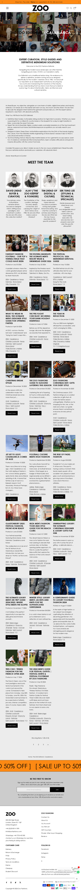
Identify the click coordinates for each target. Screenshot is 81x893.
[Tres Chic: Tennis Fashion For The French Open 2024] (17, 658)
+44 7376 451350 (19, 835)
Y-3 (18, 284)
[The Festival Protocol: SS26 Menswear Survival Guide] (64, 243)
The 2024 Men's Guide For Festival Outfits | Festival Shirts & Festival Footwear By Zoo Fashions (40, 674)
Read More (12, 289)
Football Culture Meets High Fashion (39, 455)
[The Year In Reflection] (64, 302)
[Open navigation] (7, 8)
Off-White (45, 721)
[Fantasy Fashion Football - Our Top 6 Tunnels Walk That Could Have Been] (17, 243)
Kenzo (21, 279)
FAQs (7, 856)
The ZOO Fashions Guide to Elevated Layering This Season (40, 382)
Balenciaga (39, 487)
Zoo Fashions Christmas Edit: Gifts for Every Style (63, 382)
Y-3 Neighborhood (62, 346)
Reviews (44, 836)
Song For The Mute (59, 282)
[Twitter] (20, 882)
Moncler (21, 628)
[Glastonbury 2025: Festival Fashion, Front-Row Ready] (17, 512)
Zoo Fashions (22, 889)
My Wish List (45, 827)
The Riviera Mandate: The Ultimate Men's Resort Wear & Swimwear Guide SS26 (40, 257)
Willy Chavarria (11, 284)
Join (57, 790)
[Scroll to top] (77, 888)
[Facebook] (6, 882)
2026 (7, 279)
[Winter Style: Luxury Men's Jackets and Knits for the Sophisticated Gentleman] (40, 586)
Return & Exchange (12, 852)
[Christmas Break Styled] (17, 369)
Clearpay (9, 868)
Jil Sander (47, 563)
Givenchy (47, 403)
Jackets (32, 625)
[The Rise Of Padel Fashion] (64, 443)
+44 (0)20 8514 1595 (12, 828)
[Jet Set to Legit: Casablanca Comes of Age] (17, 443)
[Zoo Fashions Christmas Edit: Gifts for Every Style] (64, 369)
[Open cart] (74, 8)
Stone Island (17, 282)
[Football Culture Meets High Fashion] (40, 443)
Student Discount (12, 871)
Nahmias (9, 282)
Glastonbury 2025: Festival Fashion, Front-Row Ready (15, 525)
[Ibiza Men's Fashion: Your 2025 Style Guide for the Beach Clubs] (40, 512)
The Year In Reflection (58, 314)
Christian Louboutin (12, 341)
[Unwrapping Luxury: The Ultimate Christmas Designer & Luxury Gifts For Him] (64, 512)
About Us (44, 820)
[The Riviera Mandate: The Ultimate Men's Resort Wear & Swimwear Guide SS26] (40, 243)
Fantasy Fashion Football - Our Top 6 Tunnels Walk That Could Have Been (16, 257)
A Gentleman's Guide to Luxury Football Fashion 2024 (64, 599)
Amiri (35, 337)
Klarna (8, 865)
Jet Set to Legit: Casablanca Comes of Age (16, 456)
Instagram (44, 853)
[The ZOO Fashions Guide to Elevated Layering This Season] (40, 369)
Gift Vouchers (46, 830)
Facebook (45, 849)
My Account (45, 823)
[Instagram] (11, 882)
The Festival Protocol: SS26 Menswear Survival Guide (63, 257)
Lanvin (8, 718)
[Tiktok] (16, 882)
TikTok (43, 857)
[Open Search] (71, 8)
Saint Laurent (67, 277)
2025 (54, 332)
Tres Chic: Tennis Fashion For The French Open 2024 (15, 671)
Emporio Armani (11, 716)
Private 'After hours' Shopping (51, 833)
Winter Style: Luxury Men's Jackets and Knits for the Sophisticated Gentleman (39, 602)
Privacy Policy (11, 859)
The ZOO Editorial (26, 32)
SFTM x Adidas (58, 279)
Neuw (8, 406)
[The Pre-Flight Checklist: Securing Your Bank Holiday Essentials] (40, 302)
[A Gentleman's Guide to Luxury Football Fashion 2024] (64, 586)
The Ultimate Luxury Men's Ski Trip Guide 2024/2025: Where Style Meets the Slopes (17, 601)
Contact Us (45, 817)
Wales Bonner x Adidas (14, 349)
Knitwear (39, 625)
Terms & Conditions (12, 862)
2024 (54, 549)
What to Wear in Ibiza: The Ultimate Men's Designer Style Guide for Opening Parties (16, 318)
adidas (31, 487)
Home (30, 757)
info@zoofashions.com (14, 831)
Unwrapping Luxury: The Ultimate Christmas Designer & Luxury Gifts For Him (64, 528)
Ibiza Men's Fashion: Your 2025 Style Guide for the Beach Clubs (40, 527)
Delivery (8, 849)
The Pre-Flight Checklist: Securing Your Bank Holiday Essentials (39, 317)
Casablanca (14, 279)
